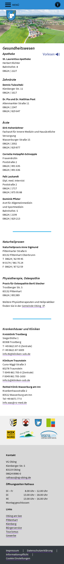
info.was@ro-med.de (15, 402)
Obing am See (14, 515)
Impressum (12, 550)
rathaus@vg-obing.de (18, 477)
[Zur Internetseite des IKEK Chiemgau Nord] (11, 436)
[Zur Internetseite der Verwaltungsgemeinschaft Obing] (51, 424)
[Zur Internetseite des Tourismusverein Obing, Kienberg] (27, 436)
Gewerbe (11, 535)
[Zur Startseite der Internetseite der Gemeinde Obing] (13, 424)
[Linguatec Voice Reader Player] (53, 55)
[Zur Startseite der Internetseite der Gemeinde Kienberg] (26, 424)
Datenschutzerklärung (40, 550)
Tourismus (12, 531)
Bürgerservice (14, 527)
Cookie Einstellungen (18, 558)
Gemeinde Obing (31, 305)
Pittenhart (12, 520)
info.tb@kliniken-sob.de (16, 354)
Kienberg (11, 523)
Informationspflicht (17, 554)
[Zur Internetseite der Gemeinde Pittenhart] (38, 424)
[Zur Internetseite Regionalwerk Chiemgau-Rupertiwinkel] (48, 436)
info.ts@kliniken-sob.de (16, 380)
